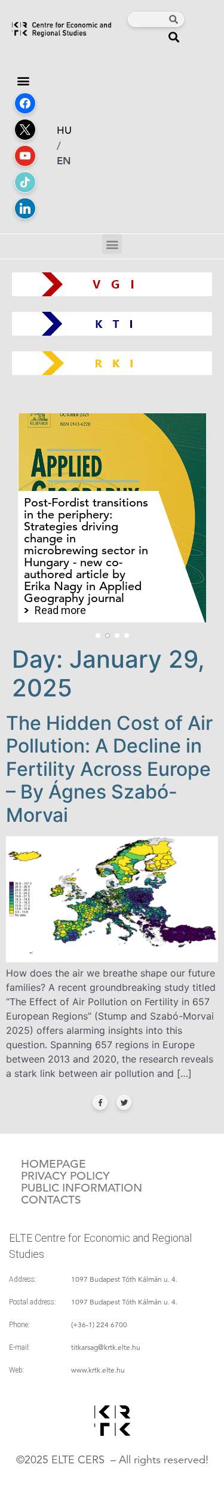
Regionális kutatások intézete (116, 362)
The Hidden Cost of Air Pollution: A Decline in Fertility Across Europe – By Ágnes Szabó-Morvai (109, 769)
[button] (174, 37)
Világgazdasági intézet (108, 284)
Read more (60, 610)
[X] (25, 129)
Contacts (51, 1200)
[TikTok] (25, 182)
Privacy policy (65, 1176)
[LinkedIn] (25, 208)
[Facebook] (25, 103)
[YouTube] (25, 156)
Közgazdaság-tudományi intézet (112, 323)
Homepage (53, 1164)
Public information (81, 1188)
